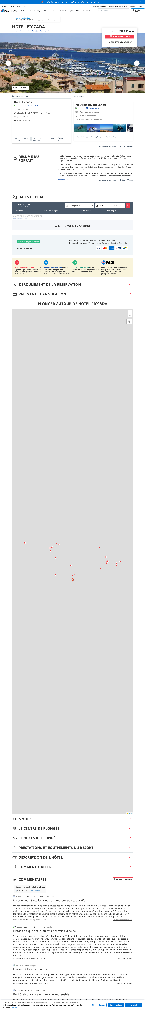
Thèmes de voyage (89, 11)
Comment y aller (62, 139)
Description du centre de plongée (90, 137)
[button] (72, 580)
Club (18, 6)
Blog (25, 6)
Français (132, 6)
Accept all (133, 1005)
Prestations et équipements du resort (43, 139)
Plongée (47, 11)
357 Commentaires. (30, 105)
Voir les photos (20, 88)
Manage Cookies (98, 1005)
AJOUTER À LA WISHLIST (121, 42)
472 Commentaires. (92, 108)
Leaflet (130, 813)
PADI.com (4, 6)
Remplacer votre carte (99, 6)
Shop (12, 6)
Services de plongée (113, 137)
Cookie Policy (16, 1007)
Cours (55, 11)
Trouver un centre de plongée (118, 6)
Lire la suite (61, 180)
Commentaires (45, 31)
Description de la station (21, 139)
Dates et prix (24, 31)
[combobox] (113, 10)
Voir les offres (93, 2)
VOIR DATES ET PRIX (121, 36)
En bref (15, 31)
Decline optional (116, 1005)
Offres (78, 11)
